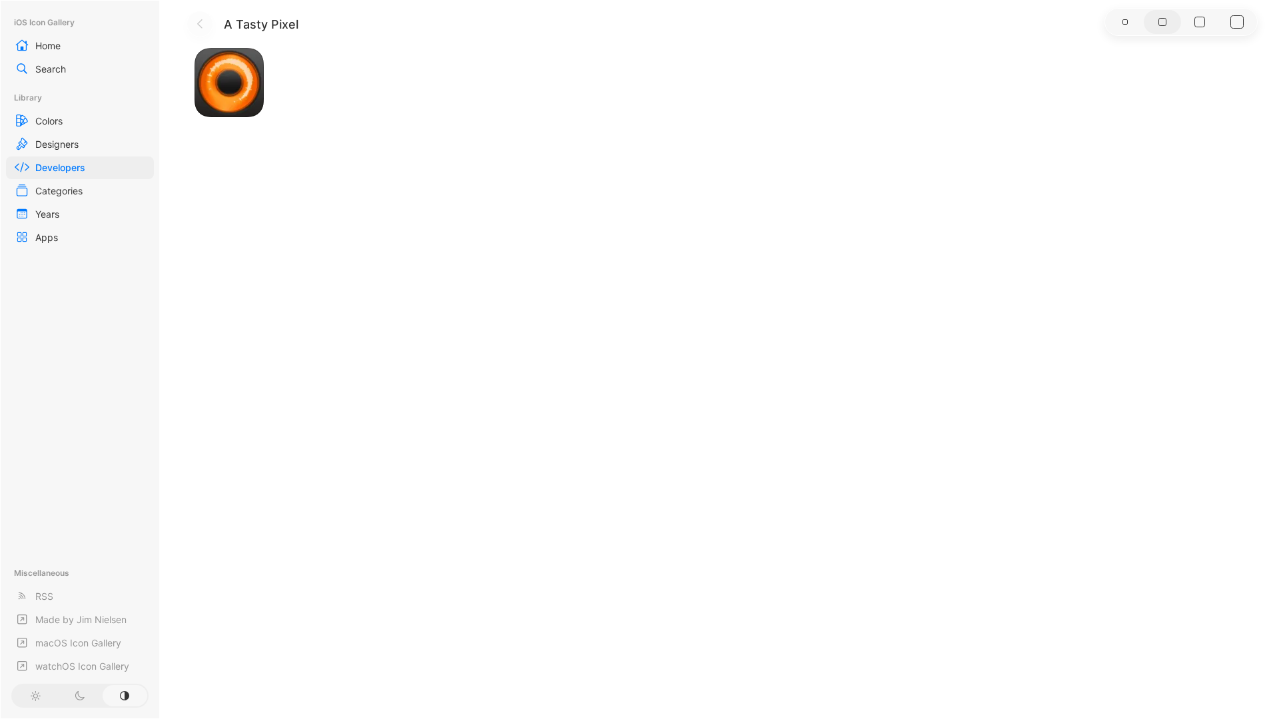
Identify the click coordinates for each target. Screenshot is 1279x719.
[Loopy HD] (229, 82)
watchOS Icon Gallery (82, 666)
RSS (44, 596)
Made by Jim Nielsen (81, 619)
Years (47, 214)
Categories (59, 190)
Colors (49, 120)
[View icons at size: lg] (1199, 22)
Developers (60, 167)
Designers (57, 144)
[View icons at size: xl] (1237, 22)
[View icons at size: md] (1162, 22)
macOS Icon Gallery (78, 642)
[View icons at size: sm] (1125, 22)
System (125, 695)
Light (35, 695)
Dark (79, 695)
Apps (46, 237)
